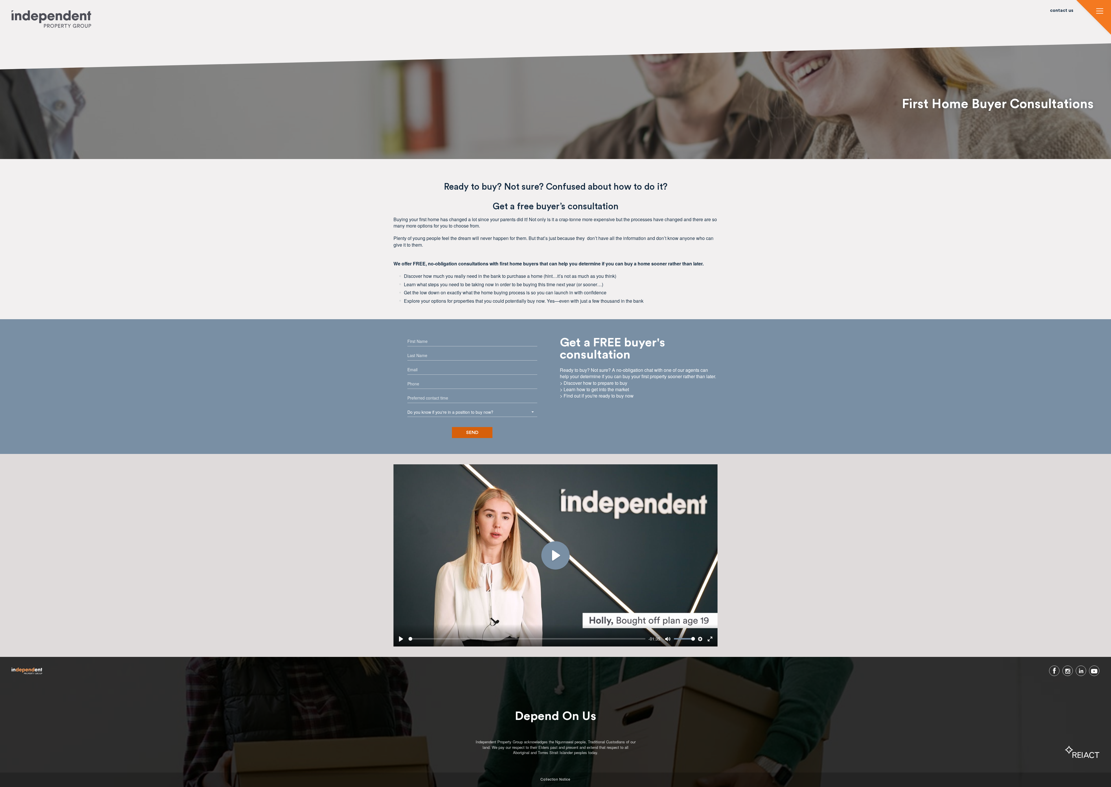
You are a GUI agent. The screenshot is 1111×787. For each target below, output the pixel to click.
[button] (1099, 11)
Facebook (1054, 671)
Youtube (1094, 671)
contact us (1061, 10)
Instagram (1067, 671)
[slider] (527, 639)
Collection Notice (555, 779)
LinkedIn (1081, 671)
